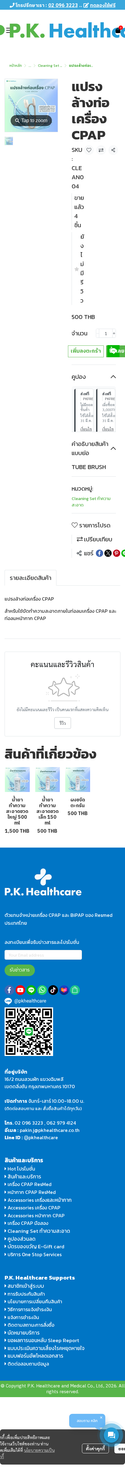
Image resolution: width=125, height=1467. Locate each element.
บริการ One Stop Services (35, 1254)
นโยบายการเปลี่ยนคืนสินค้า (34, 1301)
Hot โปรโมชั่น (20, 1168)
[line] (31, 990)
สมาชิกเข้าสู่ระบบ (26, 1286)
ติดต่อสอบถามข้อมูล (27, 1363)
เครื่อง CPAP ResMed (29, 1184)
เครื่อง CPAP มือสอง (27, 1223)
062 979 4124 (61, 1122)
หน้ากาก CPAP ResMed (32, 1192)
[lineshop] (75, 990)
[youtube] (20, 990)
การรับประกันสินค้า (25, 1293)
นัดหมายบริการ (24, 1333)
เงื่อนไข (86, 429)
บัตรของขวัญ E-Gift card (36, 1246)
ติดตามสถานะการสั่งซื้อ (30, 1324)
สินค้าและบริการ (23, 1177)
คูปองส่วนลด (21, 1239)
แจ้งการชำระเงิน (22, 1317)
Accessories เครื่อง (27, 1200)
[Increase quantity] (114, 333)
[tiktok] (53, 990)
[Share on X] (108, 553)
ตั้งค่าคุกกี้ (95, 1448)
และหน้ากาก (60, 1200)
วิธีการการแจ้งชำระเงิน (29, 1309)
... (30, 65)
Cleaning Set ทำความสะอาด (60, 65)
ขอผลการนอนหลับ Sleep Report (42, 1340)
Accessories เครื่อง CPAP (34, 1207)
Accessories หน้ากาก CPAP (36, 1215)
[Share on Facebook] (99, 553)
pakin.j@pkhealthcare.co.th (49, 1130)
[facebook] (9, 990)
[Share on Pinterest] (116, 553)
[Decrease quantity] (97, 333)
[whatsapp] (42, 990)
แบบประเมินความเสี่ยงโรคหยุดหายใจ (46, 1348)
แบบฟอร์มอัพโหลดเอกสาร (35, 1356)
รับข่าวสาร (20, 970)
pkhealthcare (43, 1137)
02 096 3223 (29, 1122)
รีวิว (62, 723)
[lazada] (64, 990)
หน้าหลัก (15, 65)
